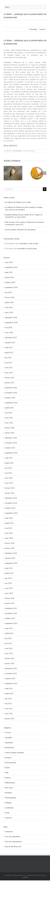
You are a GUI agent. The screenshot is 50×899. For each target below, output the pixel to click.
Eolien (7, 767)
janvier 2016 (9, 433)
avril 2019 (9, 307)
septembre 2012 (11, 623)
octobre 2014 (10, 508)
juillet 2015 (9, 463)
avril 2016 (9, 418)
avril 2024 (9, 262)
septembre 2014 (11, 513)
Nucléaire (8, 793)
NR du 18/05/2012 (10, 145)
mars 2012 (9, 653)
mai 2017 (8, 362)
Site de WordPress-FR (13, 846)
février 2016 (9, 428)
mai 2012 (8, 643)
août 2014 (9, 518)
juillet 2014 (9, 523)
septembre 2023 (11, 267)
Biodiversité (9, 747)
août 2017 (9, 347)
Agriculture (9, 742)
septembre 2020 (11, 287)
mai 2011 (8, 703)
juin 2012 (8, 638)
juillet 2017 (9, 352)
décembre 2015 (11, 438)
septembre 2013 (11, 563)
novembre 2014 (11, 503)
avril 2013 (9, 588)
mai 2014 (8, 528)
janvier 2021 (9, 277)
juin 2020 (8, 292)
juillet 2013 (9, 573)
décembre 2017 (11, 337)
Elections (8, 757)
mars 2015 (9, 483)
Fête (6, 772)
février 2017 (9, 378)
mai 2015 (8, 473)
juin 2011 (8, 698)
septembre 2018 (11, 322)
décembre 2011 (11, 668)
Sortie (7, 813)
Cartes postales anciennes (14, 752)
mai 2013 (8, 583)
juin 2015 (8, 468)
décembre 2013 (11, 553)
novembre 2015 (11, 443)
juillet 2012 (9, 633)
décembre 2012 (11, 608)
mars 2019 (9, 312)
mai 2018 (8, 327)
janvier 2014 (9, 548)
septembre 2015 (11, 453)
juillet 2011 (9, 693)
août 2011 (9, 688)
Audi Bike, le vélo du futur (29, 243)
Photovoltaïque (10, 798)
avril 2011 (9, 708)
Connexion (9, 831)
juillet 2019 (9, 302)
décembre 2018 (11, 317)
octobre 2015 (10, 448)
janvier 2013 (9, 603)
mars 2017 (9, 373)
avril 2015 (9, 478)
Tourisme (8, 818)
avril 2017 (9, 367)
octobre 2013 (10, 558)
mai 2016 (8, 413)
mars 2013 (9, 593)
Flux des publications (12, 836)
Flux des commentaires (13, 841)
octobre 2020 (10, 282)
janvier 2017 (9, 383)
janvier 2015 (9, 493)
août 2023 (9, 272)
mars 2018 (9, 332)
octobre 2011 (10, 678)
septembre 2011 (11, 683)
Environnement (17, 151)
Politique (8, 803)
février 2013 (9, 598)
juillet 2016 (9, 408)
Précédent (33, 29)
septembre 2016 (11, 403)
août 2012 (9, 628)
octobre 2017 (10, 342)
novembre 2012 (11, 613)
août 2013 (9, 568)
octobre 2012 (10, 618)
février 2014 (9, 543)
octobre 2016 (10, 398)
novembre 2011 (11, 673)
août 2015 (9, 458)
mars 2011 (9, 713)
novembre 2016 (11, 393)
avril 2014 (9, 533)
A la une (8, 732)
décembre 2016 (11, 388)
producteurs (9, 808)
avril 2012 (9, 648)
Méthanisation (10, 783)
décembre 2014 (11, 498)
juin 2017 (8, 357)
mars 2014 (9, 538)
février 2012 (9, 658)
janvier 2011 (9, 718)
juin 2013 (8, 578)
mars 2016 (9, 423)
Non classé (9, 788)
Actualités (8, 737)
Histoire (8, 778)
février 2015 (9, 488)
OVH (25, 877)
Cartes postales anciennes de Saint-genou (20, 229)
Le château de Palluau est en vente (18, 202)
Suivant (42, 29)
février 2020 (9, 297)
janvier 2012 (9, 663)
